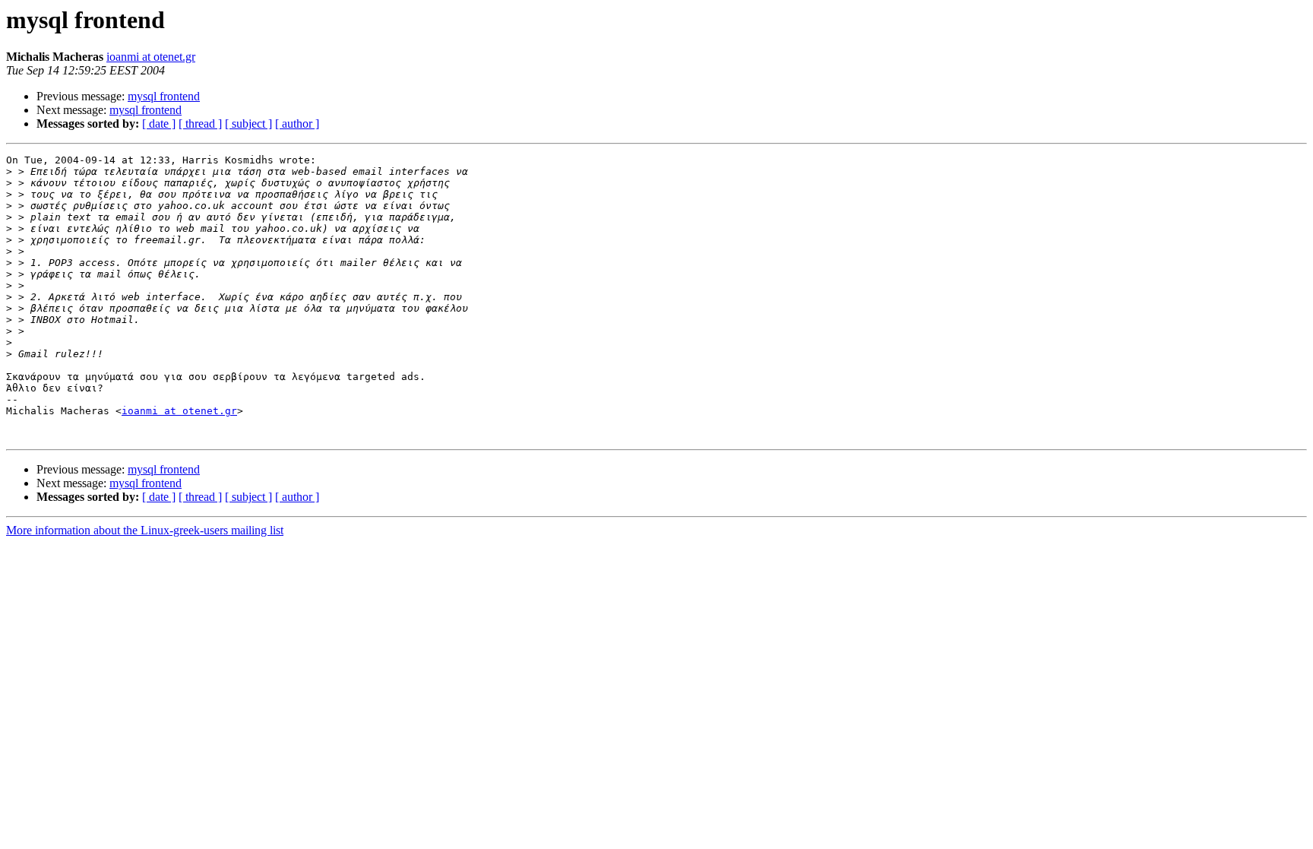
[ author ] (297, 123)
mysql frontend (164, 96)
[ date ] (159, 123)
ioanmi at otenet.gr (150, 56)
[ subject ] (248, 123)
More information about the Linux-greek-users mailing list (144, 530)
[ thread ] (200, 123)
